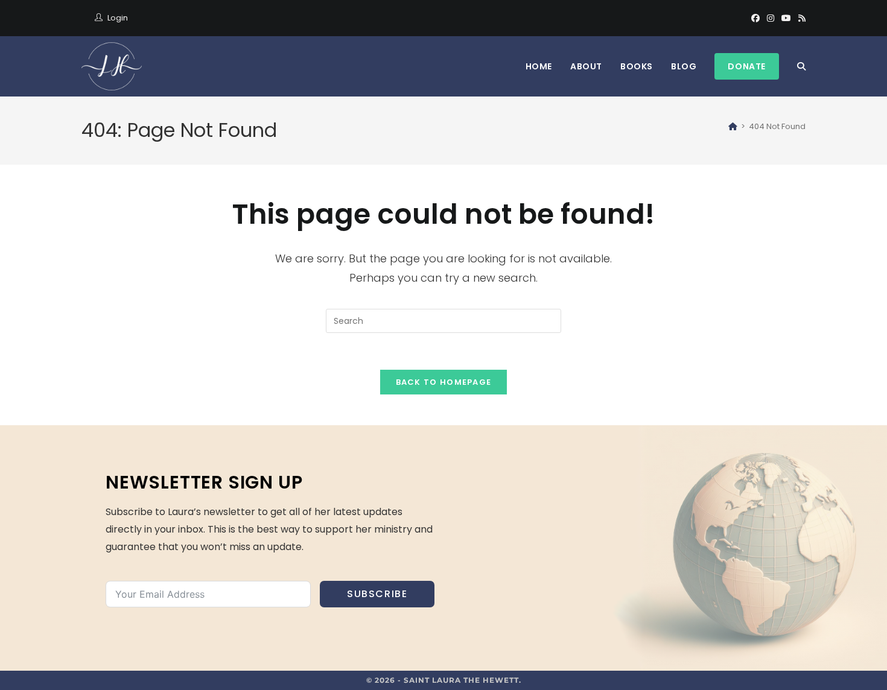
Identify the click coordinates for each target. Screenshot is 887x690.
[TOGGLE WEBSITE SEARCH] (801, 66)
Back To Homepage (444, 382)
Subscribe (377, 594)
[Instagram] (770, 18)
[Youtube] (786, 18)
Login (117, 18)
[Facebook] (755, 18)
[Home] (732, 126)
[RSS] (800, 18)
